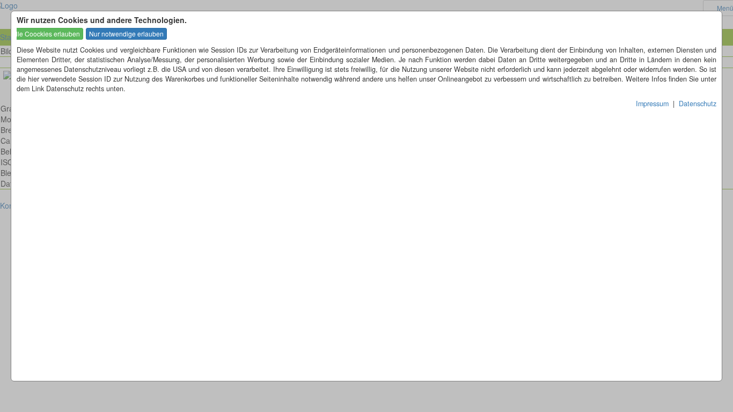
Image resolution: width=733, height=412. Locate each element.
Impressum (652, 103)
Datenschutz (697, 103)
